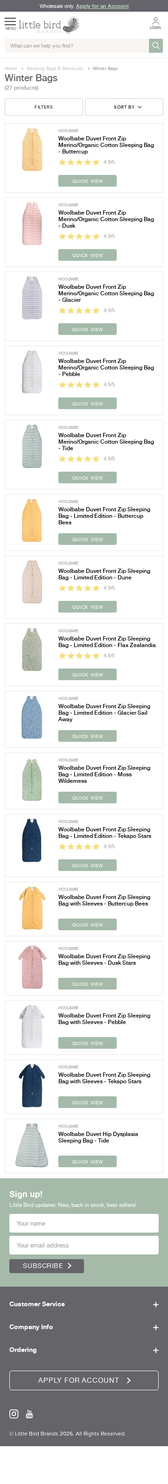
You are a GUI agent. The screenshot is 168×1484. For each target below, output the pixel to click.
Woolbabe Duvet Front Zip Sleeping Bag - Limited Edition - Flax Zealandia (107, 641)
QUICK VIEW (87, 181)
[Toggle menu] (11, 18)
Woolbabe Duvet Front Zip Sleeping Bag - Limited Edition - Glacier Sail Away (104, 713)
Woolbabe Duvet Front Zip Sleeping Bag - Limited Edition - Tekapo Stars (104, 832)
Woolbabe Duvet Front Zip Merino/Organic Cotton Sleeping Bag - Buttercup (106, 145)
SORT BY (124, 107)
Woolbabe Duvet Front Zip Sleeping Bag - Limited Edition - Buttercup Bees (104, 516)
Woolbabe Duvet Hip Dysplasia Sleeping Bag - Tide (98, 1137)
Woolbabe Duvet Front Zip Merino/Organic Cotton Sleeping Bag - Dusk (106, 219)
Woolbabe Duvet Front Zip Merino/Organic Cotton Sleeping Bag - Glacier (106, 293)
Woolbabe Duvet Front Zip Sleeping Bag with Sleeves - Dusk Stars (104, 959)
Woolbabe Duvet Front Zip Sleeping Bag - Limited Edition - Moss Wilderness (104, 774)
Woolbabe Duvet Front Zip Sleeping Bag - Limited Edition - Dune (104, 574)
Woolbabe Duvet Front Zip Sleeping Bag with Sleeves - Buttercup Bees (104, 900)
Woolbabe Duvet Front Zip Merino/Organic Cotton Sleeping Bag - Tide (106, 442)
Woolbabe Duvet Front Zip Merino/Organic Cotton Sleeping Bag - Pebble (106, 367)
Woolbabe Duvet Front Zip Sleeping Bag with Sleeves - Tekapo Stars (104, 1078)
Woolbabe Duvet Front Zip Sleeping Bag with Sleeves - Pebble (104, 1018)
